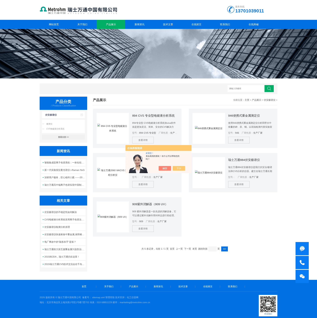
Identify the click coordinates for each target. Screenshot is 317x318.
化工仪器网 (132, 297)
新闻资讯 (139, 24)
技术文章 (168, 24)
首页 (84, 286)
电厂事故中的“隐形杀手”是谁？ (60, 242)
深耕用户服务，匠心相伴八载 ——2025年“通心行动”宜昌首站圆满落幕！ (65, 177)
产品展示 (111, 24)
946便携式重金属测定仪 (244, 115)
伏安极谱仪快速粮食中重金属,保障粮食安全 (65, 234)
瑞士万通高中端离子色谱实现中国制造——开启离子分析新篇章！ (65, 185)
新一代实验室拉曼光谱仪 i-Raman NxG (64, 170)
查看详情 (143, 140)
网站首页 (54, 24)
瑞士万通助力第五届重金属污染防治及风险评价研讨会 (65, 249)
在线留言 (196, 24)
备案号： (86, 297)
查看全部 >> (63, 137)
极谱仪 (49, 124)
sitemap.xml (98, 297)
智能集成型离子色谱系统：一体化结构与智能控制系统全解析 (65, 162)
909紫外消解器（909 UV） (150, 204)
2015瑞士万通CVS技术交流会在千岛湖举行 (65, 264)
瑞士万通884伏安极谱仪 (244, 160)
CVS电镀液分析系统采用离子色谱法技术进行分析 (65, 219)
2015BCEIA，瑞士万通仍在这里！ (62, 256)
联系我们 (225, 24)
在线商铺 (254, 24)
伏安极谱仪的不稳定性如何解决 (60, 212)
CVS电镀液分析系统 (55, 129)
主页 (247, 100)
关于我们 (82, 24)
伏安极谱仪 (51, 114)
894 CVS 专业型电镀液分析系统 (153, 115)
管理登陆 (110, 297)
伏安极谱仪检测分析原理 (57, 227)
